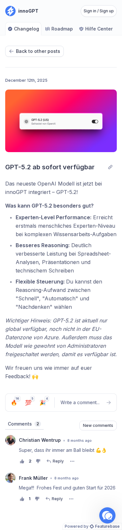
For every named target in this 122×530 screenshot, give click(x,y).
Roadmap (62, 28)
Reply (58, 461)
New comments (98, 425)
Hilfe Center (99, 28)
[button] (107, 515)
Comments (23, 424)
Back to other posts (38, 51)
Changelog (26, 28)
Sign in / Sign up (99, 10)
